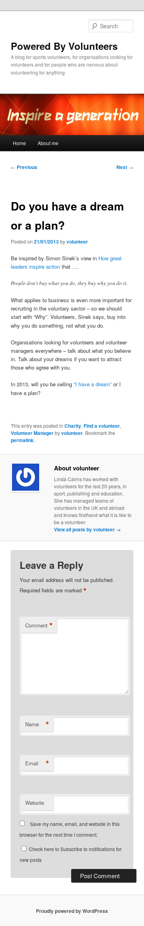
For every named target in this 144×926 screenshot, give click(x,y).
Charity (72, 425)
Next (124, 167)
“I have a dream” (93, 384)
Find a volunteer (102, 425)
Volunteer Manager (32, 432)
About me (48, 143)
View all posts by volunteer (87, 529)
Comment (39, 625)
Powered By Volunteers (64, 46)
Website (34, 802)
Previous (24, 167)
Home (19, 143)
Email (37, 763)
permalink (22, 440)
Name (37, 724)
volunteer (77, 241)
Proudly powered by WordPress (72, 910)
